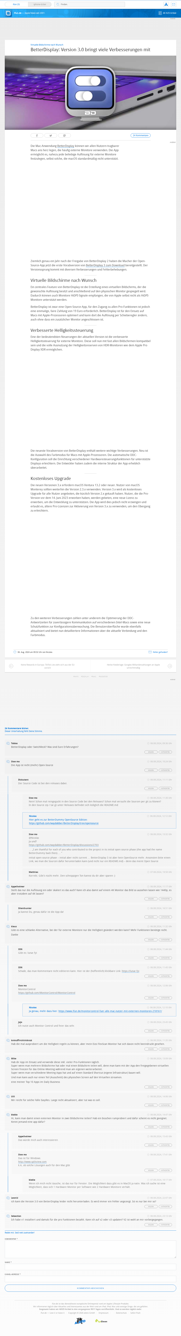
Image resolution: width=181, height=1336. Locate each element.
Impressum (104, 1313)
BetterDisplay (65, 146)
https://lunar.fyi (130, 971)
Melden (151, 752)
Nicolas (33, 816)
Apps (76, 677)
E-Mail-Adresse (13, 1274)
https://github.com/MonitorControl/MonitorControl (46, 992)
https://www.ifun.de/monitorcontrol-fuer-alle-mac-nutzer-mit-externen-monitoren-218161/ (110, 1011)
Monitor (104, 677)
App (166, 4)
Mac (94, 677)
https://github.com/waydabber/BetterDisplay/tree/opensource (64, 823)
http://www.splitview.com (32, 1161)
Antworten (165, 752)
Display (85, 677)
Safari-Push (135, 1313)
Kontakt (173, 4)
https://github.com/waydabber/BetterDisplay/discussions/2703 (64, 845)
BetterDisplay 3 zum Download (105, 265)
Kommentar (11, 1238)
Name (8, 1262)
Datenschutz (121, 1313)
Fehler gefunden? (160, 652)
